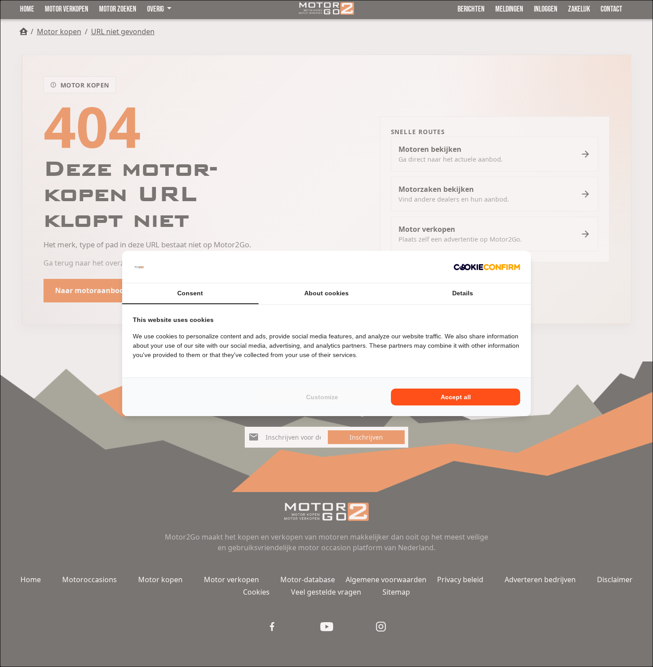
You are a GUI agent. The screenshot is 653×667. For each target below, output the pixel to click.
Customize (322, 397)
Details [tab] (462, 293)
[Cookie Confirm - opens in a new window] (487, 267)
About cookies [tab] (326, 293)
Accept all (456, 397)
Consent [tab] (190, 293)
